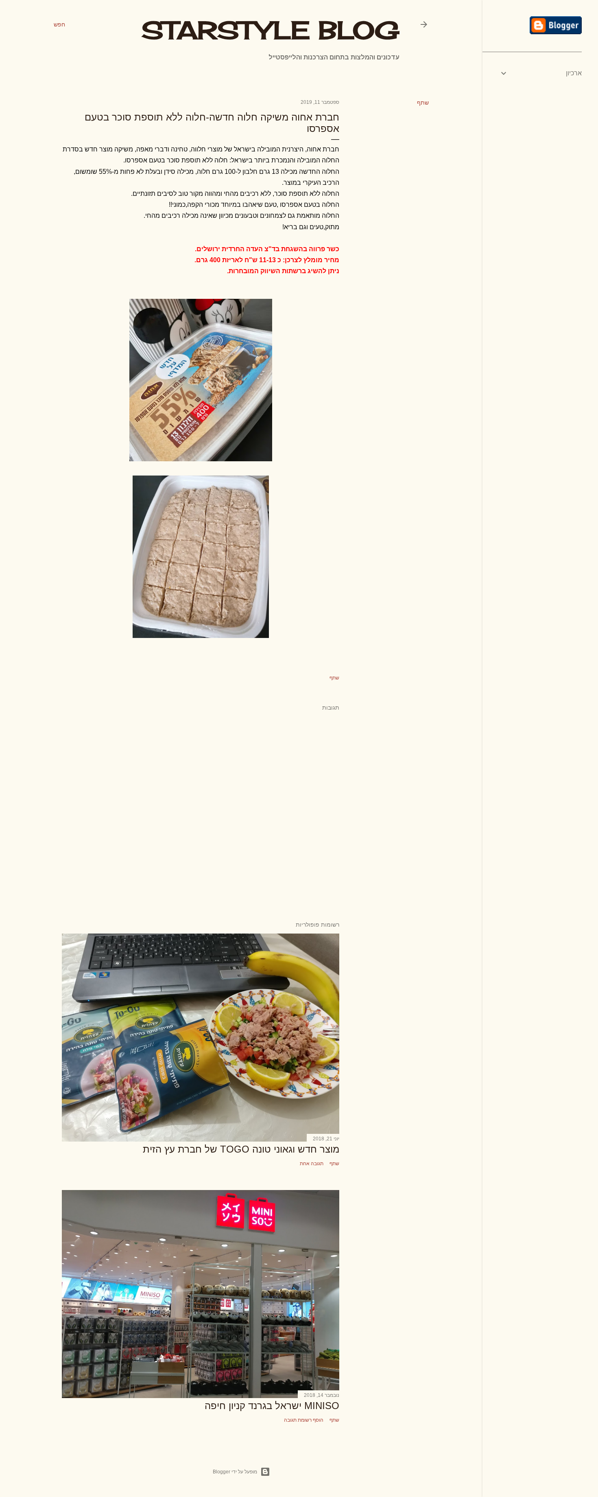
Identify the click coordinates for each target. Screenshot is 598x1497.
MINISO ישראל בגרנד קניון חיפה (272, 1405)
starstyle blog (270, 30)
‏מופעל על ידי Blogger (235, 1472)
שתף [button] (423, 102)
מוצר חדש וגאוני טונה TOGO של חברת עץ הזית (241, 1149)
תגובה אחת (311, 1163)
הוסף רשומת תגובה (303, 1420)
